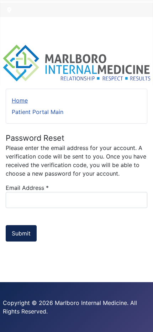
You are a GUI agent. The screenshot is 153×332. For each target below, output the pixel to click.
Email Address (27, 187)
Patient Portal (18, 22)
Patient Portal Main (37, 111)
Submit (21, 233)
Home (20, 100)
